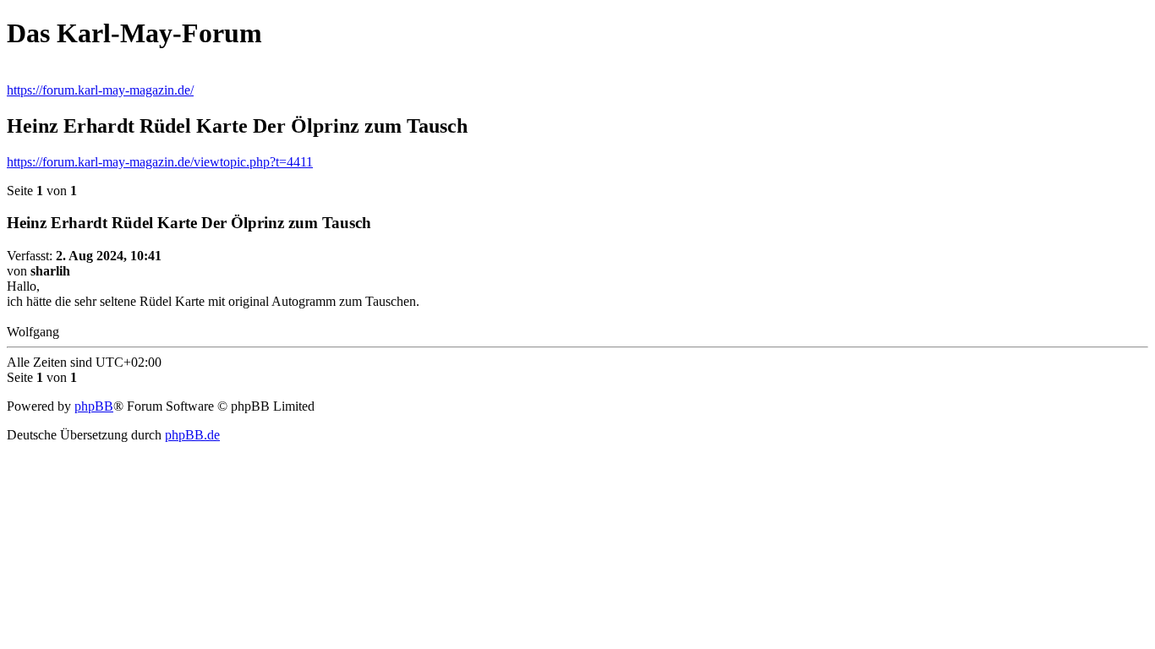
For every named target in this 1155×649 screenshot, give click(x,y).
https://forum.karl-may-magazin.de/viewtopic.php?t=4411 (160, 162)
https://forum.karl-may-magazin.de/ (100, 90)
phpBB (93, 406)
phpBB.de (192, 435)
